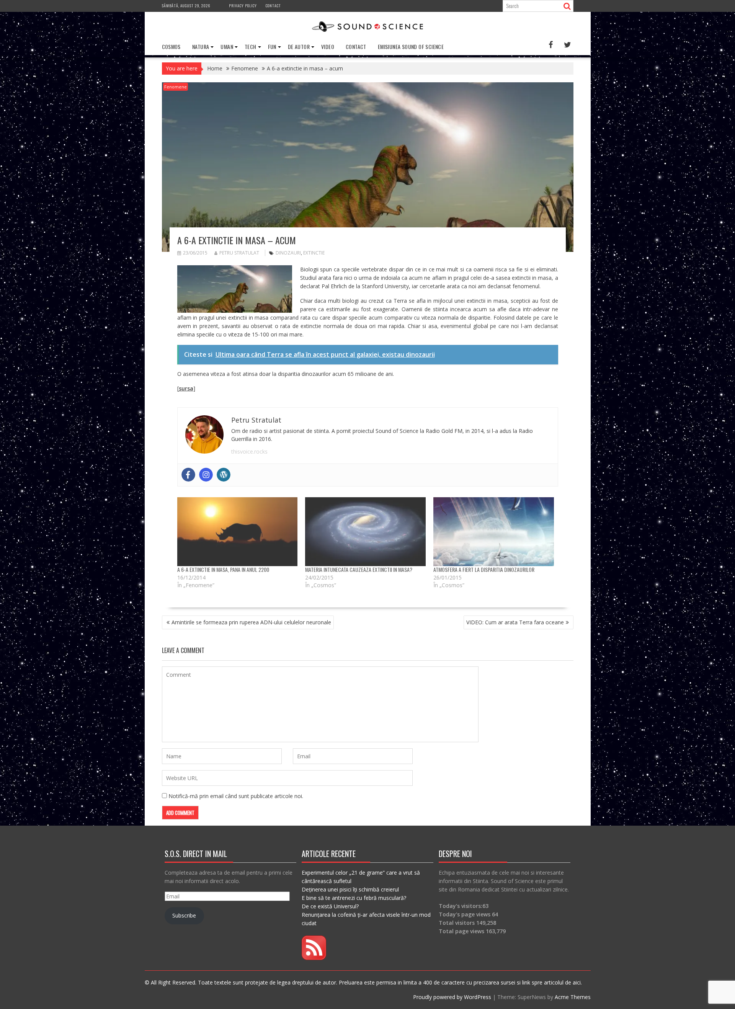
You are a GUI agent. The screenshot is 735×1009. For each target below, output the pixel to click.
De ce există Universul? (330, 906)
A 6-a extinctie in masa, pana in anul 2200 (223, 569)
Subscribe (184, 915)
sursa (186, 388)
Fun (272, 46)
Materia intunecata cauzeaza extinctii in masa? (358, 569)
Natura (200, 46)
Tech (250, 46)
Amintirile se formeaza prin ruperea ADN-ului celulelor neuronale (251, 622)
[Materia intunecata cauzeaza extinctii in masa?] (365, 531)
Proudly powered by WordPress (452, 997)
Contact (273, 5)
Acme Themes (573, 997)
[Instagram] (206, 475)
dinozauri (288, 253)
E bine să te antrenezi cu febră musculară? (354, 897)
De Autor (299, 46)
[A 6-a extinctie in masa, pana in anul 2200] (237, 531)
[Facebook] (188, 475)
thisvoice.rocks (249, 451)
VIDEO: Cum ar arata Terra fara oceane (515, 622)
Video (327, 46)
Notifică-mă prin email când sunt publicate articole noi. (235, 796)
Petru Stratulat (239, 253)
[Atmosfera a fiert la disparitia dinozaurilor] (493, 531)
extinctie (314, 253)
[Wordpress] (223, 475)
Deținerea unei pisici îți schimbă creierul (350, 889)
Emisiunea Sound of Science (411, 46)
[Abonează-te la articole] (314, 958)
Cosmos (171, 46)
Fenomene (175, 87)
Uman (226, 46)
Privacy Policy (243, 5)
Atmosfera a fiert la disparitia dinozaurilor (483, 569)
